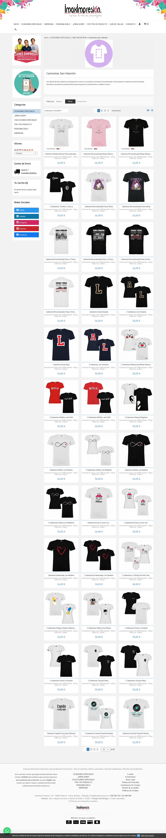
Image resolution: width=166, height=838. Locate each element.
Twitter (22, 210)
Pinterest (22, 229)
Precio (58, 101)
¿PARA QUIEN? (20, 116)
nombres (18, 777)
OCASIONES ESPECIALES (32, 24)
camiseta (22, 774)
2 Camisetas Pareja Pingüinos (136, 417)
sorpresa (34, 783)
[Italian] (22, 150)
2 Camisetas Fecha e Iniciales (136, 628)
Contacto (130, 24)
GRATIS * (25, 170)
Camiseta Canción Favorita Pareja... (136, 733)
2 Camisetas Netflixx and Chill (61, 417)
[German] (20, 150)
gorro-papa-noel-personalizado (42, 774)
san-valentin (26, 783)
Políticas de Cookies (130, 791)
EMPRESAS (48, 24)
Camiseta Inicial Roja (61, 364)
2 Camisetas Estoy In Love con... (136, 522)
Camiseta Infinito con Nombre (61, 470)
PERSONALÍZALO (63, 24)
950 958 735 (115, 796)
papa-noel (42, 777)
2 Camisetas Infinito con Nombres (99, 470)
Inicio (16, 24)
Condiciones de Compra (130, 785)
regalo (49, 780)
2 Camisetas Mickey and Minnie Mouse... (136, 364)
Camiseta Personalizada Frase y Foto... (136, 259)
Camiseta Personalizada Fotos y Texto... (61, 259)
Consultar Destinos (28, 173)
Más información (147, 835)
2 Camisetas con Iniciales (136, 312)
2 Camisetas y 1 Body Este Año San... (136, 575)
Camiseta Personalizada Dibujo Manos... (98, 154)
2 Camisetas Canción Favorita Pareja (99, 733)
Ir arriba (130, 774)
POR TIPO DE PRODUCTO (97, 24)
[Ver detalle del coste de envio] (17, 172)
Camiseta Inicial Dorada (99, 312)
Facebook (23, 235)
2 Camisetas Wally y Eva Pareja (99, 628)
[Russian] (27, 150)
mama (55, 774)
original (24, 777)
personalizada (21, 780)
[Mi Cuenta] (139, 24)
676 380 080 (126, 796)
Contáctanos (130, 777)
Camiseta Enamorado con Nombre (61, 575)
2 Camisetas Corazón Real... (98, 680)
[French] (18, 150)
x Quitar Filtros (82, 101)
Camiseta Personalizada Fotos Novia (99, 206)
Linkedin (22, 216)
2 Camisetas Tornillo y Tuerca (61, 206)
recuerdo (43, 780)
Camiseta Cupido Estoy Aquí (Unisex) (61, 733)
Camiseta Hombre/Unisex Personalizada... (61, 154)
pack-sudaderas (33, 777)
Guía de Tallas (116, 24)
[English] (15, 150)
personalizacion (51, 777)
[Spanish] (30, 150)
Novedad (57, 111)
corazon (28, 774)
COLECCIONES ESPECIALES (25, 120)
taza (48, 786)
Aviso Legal (130, 780)
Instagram (23, 222)
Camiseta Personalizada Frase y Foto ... (61, 312)
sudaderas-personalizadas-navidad (34, 786)
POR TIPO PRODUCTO (23, 124)
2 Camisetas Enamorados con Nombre (98, 575)
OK (138, 835)
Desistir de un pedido (130, 788)
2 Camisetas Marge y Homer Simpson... (61, 628)
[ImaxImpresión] (83, 10)
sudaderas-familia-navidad (46, 783)
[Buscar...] (15, 30)
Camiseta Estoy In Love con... (98, 522)
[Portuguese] (25, 150)
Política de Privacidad (130, 782)
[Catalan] (32, 150)
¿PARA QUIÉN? (79, 24)
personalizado (33, 780)
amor (16, 774)
